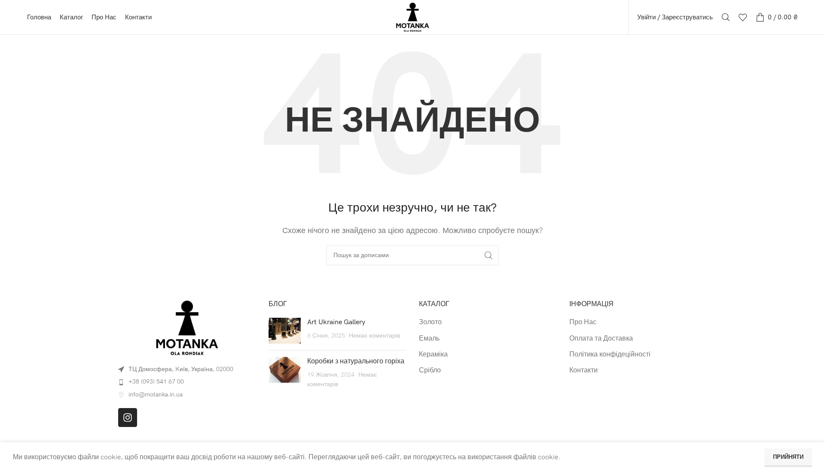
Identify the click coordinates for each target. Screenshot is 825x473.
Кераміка (433, 354)
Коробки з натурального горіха (355, 361)
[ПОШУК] (488, 255)
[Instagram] (127, 417)
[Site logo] (412, 17)
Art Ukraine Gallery (336, 322)
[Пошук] (725, 17)
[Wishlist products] (743, 17)
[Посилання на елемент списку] (187, 382)
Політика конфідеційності (610, 354)
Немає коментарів (374, 335)
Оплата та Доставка (601, 339)
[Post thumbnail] (285, 331)
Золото (430, 322)
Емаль (429, 339)
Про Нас (582, 322)
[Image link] (187, 327)
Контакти (583, 370)
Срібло (430, 370)
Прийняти (788, 457)
